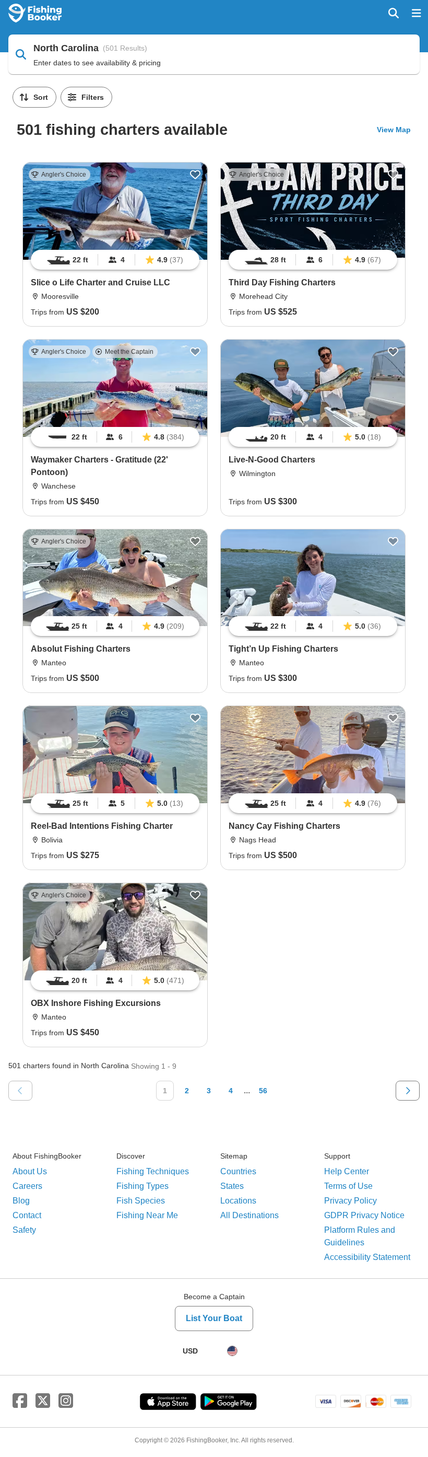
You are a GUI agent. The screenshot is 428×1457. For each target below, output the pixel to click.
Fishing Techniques (152, 1171)
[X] (42, 1401)
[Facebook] (20, 1401)
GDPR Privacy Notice (364, 1215)
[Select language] (232, 1350)
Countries (238, 1171)
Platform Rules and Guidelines (359, 1236)
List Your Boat (214, 1318)
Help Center (346, 1171)
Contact (27, 1215)
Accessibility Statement (367, 1257)
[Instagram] (65, 1401)
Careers (27, 1186)
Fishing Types (142, 1186)
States (232, 1186)
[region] (115, 260)
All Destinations (249, 1215)
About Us (30, 1171)
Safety (24, 1229)
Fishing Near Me (147, 1215)
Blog (21, 1200)
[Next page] (408, 1091)
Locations (238, 1200)
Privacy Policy (350, 1200)
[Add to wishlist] (195, 174)
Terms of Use (348, 1186)
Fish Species (140, 1200)
